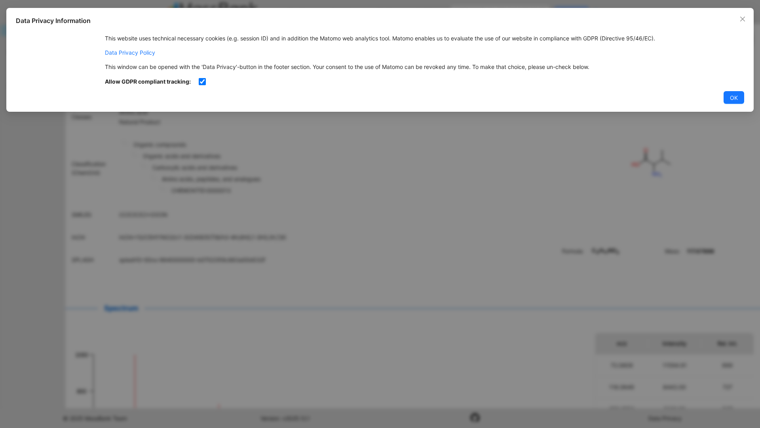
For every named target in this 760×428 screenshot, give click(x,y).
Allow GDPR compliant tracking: (148, 81)
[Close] (742, 19)
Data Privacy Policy (130, 52)
